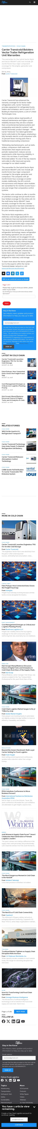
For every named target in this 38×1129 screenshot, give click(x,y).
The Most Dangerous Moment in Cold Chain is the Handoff (18, 876)
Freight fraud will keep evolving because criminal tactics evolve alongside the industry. (18, 594)
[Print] (3, 273)
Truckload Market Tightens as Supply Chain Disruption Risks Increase (18, 952)
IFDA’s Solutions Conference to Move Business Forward (16, 792)
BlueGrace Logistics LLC (14, 629)
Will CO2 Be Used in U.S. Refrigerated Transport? (11, 432)
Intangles (9, 590)
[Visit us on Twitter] (8, 1021)
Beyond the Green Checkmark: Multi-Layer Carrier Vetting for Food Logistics (18, 751)
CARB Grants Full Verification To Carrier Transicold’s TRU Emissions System (13, 472)
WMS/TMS (5, 663)
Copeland (9, 915)
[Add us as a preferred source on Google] (22, 273)
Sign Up (9, 346)
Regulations (6, 748)
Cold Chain (21, 46)
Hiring (4, 832)
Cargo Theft (6, 583)
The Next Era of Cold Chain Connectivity (17, 912)
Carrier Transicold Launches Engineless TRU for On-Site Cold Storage (12, 361)
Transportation (8, 46)
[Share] (8, 273)
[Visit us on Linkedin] (13, 1021)
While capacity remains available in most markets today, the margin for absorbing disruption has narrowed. (18, 960)
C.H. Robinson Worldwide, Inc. (16, 956)
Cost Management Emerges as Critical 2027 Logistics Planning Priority (13, 386)
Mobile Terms (11, 343)
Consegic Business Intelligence (17, 997)
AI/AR (3, 990)
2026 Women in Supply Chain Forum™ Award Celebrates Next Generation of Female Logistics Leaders (18, 837)
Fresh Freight (10, 755)
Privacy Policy (23, 343)
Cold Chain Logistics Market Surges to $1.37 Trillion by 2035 (18, 710)
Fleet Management (8, 622)
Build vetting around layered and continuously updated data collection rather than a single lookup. (17, 759)
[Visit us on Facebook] (3, 1021)
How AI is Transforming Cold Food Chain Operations (17, 993)
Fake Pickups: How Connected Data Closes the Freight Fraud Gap (13, 373)
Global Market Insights (14, 714)
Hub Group (9, 673)
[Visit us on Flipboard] (18, 1021)
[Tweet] (17, 273)
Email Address (8, 319)
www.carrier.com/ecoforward (13, 268)
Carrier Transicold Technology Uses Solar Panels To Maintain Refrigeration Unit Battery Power (13, 446)
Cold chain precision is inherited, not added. (16, 882)
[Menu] (34, 2)
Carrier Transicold (11, 74)
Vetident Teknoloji (12, 880)
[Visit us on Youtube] (23, 1021)
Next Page (20, 1011)
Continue (19, 1125)
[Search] (30, 2)
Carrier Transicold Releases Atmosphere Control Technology (12, 459)
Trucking (5, 949)
